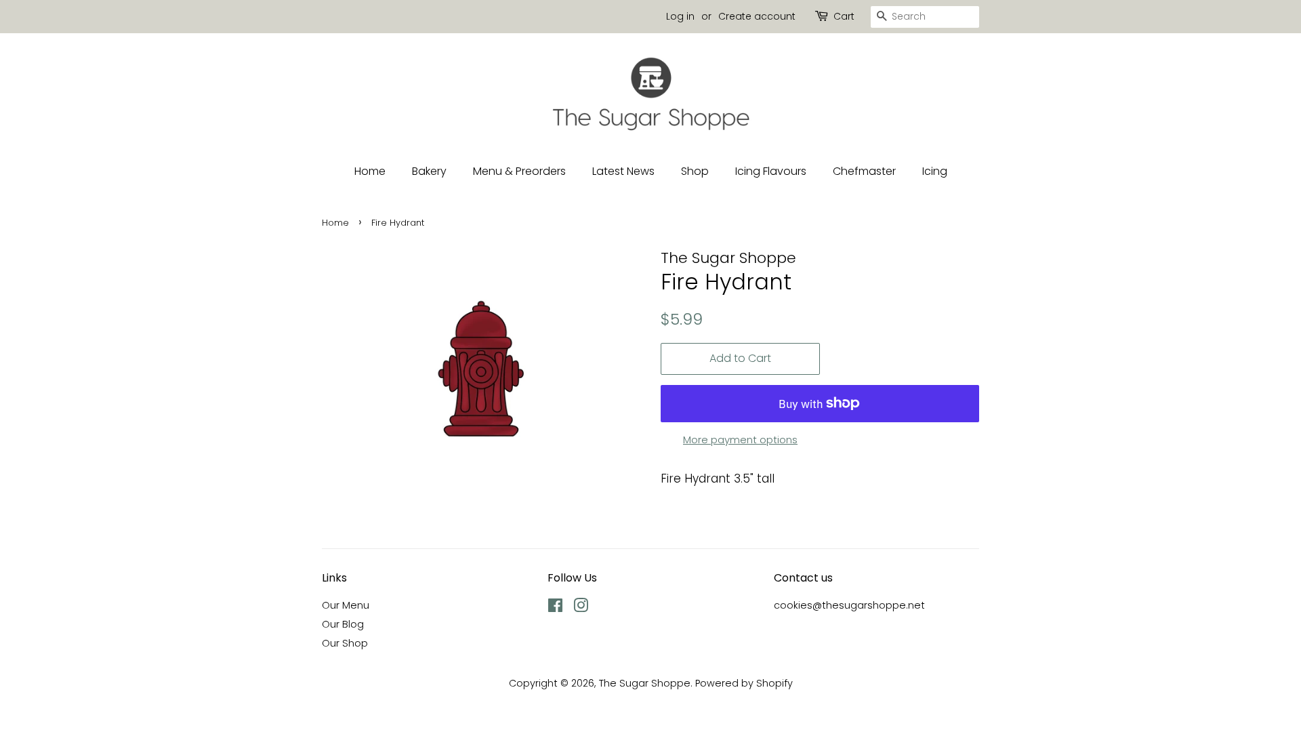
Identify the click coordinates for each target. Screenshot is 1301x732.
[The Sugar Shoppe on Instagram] (580, 608)
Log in (680, 16)
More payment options (740, 439)
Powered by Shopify (744, 683)
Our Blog (343, 624)
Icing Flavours (770, 171)
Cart (843, 16)
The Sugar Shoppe (644, 683)
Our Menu (345, 605)
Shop (695, 171)
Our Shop (345, 643)
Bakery (429, 171)
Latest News (623, 171)
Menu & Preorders (519, 171)
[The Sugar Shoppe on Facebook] (555, 608)
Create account (757, 16)
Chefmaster (864, 171)
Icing (934, 171)
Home (370, 171)
